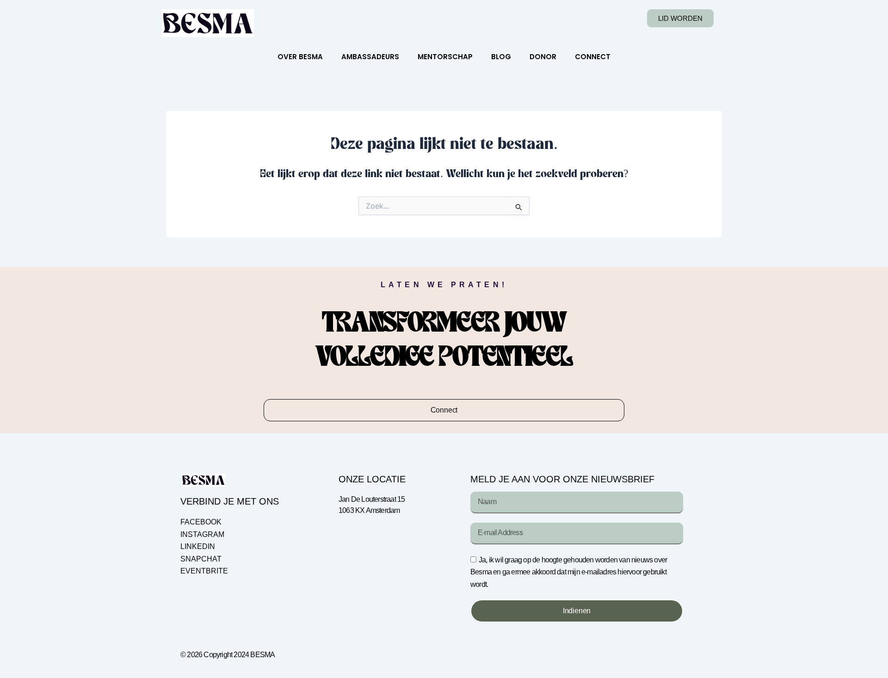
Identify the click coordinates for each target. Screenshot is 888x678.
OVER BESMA (300, 57)
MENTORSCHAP (445, 57)
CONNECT (592, 57)
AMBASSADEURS (370, 57)
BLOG (501, 57)
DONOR (543, 57)
